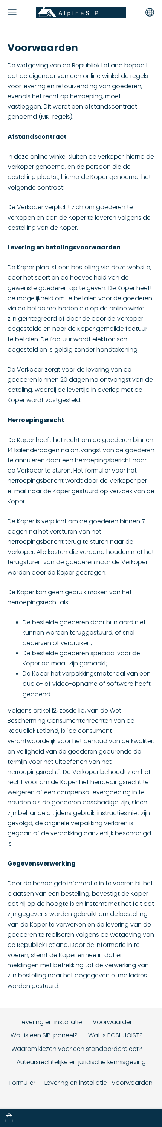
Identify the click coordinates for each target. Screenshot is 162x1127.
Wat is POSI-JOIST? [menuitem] (115, 1035)
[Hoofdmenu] (12, 12)
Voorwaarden (132, 1082)
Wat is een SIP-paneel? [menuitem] (44, 1035)
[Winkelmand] (9, 1118)
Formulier (22, 1082)
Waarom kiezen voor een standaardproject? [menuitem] (76, 1048)
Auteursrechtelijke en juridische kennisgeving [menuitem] (81, 1062)
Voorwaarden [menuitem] (113, 1022)
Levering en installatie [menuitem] (51, 1022)
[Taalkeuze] (149, 12)
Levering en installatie (75, 1082)
